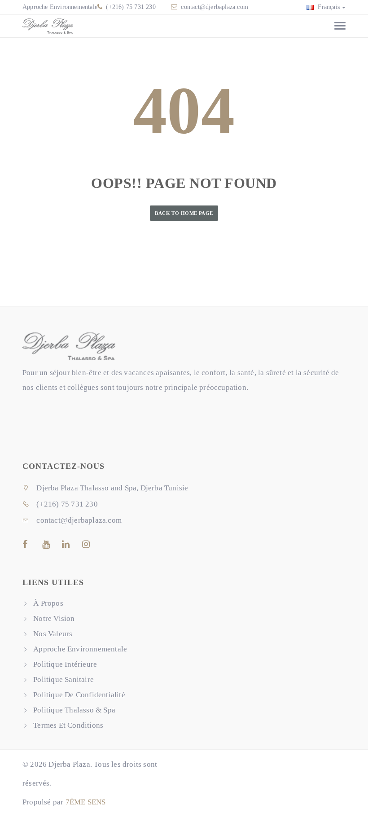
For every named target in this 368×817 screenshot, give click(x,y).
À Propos (48, 603)
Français (328, 7)
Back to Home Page (184, 213)
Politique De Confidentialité (79, 694)
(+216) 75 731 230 (130, 7)
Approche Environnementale (59, 7)
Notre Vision (53, 618)
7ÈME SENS (86, 802)
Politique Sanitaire (63, 679)
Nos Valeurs (52, 633)
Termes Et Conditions (68, 725)
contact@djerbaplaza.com (214, 7)
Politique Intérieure (65, 664)
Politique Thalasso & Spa (74, 710)
